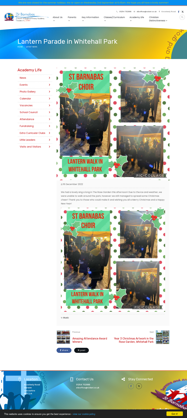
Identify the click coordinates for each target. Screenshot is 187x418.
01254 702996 (125, 11)
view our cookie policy (84, 414)
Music (66, 317)
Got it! (175, 413)
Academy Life (137, 17)
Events (24, 84)
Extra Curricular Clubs (32, 133)
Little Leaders (27, 140)
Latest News (31, 47)
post (82, 350)
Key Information (90, 17)
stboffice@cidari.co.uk (147, 11)
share (64, 350)
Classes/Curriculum (114, 17)
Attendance (27, 119)
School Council (29, 112)
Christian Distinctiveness (157, 19)
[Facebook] (178, 12)
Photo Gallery (28, 91)
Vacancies (26, 105)
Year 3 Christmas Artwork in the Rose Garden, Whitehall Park (134, 340)
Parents (72, 17)
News (23, 78)
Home (20, 47)
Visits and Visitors (30, 146)
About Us (57, 17)
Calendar (25, 98)
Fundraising (27, 126)
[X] (182, 12)
